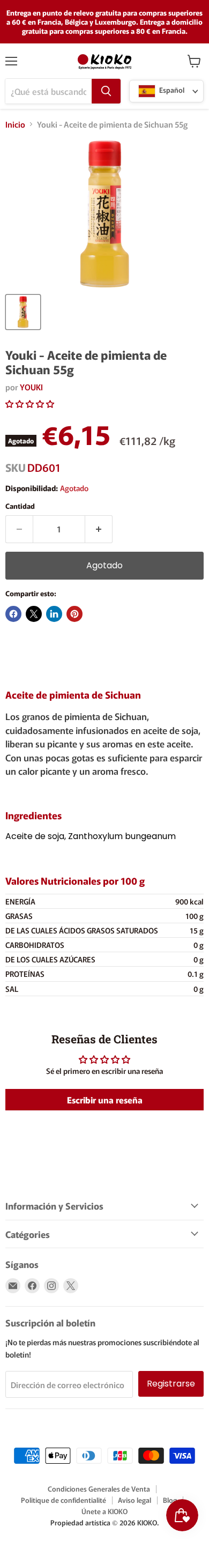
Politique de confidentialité (63, 1500)
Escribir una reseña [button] (105, 1099)
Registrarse (171, 1383)
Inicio (15, 124)
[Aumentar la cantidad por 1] (99, 529)
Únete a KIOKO (104, 1511)
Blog (170, 1500)
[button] (29, 403)
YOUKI (31, 386)
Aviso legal (134, 1500)
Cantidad (20, 506)
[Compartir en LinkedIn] (54, 614)
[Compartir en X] (34, 614)
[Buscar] (106, 91)
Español (171, 90)
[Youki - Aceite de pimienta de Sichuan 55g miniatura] (23, 312)
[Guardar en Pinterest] (74, 614)
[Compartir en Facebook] (13, 614)
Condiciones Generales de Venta (99, 1489)
